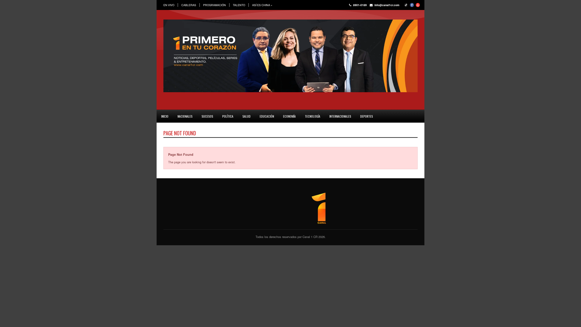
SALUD (246, 116)
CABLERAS (188, 5)
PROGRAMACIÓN (214, 5)
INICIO (164, 116)
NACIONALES (184, 116)
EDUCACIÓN (267, 116)
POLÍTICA (227, 116)
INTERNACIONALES (340, 116)
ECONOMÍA (289, 116)
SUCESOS (207, 116)
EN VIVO (168, 5)
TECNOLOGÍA (312, 116)
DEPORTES (366, 116)
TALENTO (239, 5)
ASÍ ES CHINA (262, 5)
